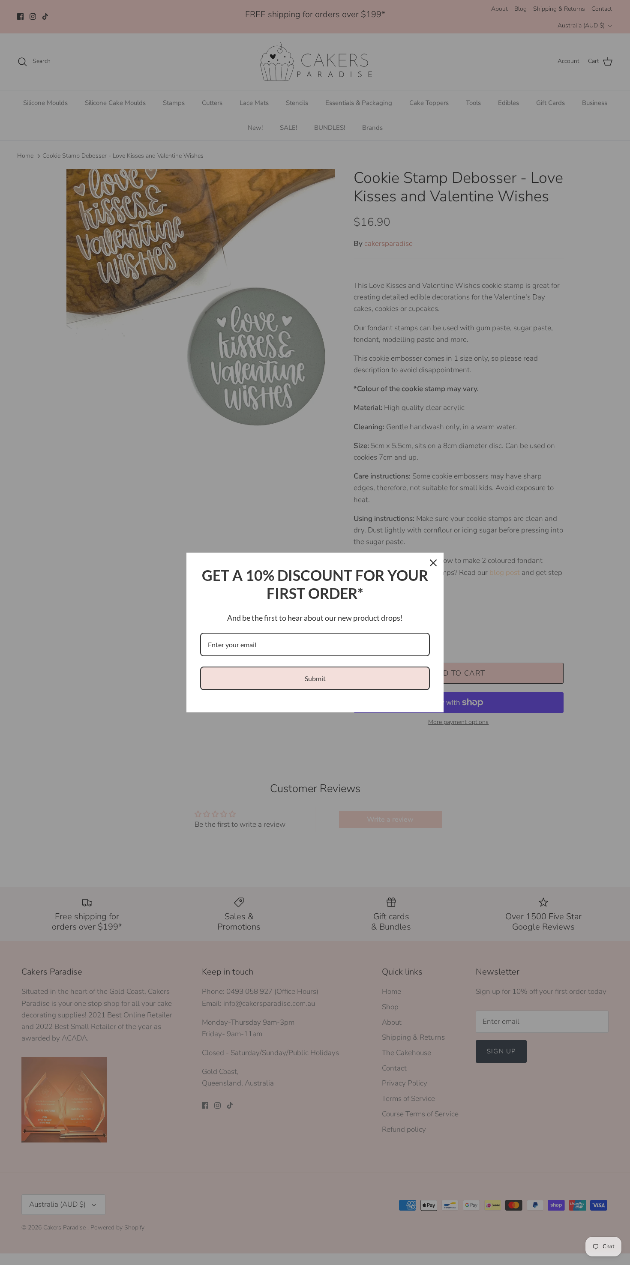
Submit (315, 678)
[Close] (433, 563)
